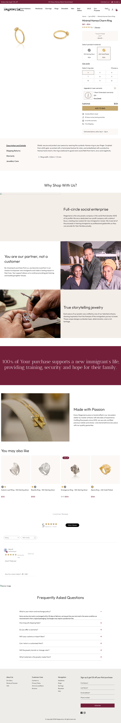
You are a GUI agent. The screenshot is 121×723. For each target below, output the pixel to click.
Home (84, 16)
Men (72, 8)
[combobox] (12, 537)
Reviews (34, 688)
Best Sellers (79, 9)
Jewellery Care (12, 161)
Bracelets (64, 8)
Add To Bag (100, 108)
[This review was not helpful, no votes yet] (26, 574)
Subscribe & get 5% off (9, 2)
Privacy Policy (36, 683)
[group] (89, 53)
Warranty (10, 156)
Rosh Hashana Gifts (25, 9)
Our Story (9, 680)
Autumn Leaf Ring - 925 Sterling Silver (15, 490)
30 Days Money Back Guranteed (60, 2)
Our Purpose (97, 9)
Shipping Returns (13, 151)
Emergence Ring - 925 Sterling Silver (74, 490)
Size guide (86, 63)
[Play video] (35, 417)
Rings (56, 8)
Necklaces (38, 8)
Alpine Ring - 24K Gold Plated (102, 490)
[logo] (12, 9)
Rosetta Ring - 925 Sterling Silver (43, 490)
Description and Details (16, 145)
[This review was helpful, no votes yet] (22, 574)
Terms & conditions (37, 686)
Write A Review (72, 525)
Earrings (48, 8)
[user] (112, 9)
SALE (89, 8)
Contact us (105, 2)
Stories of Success (11, 683)
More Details (97, 98)
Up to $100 (91, 16)
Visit (106, 8)
